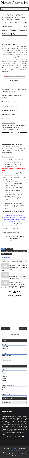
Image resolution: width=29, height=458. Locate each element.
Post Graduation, (19, 39)
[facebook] (4, 436)
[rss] (22, 453)
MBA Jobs (5, 358)
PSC (3, 374)
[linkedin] (15, 436)
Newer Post (5, 328)
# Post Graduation (6, 253)
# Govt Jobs (9, 248)
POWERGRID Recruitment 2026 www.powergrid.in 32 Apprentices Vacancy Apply (14, 268)
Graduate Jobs (6, 355)
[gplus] (11, 436)
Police (4, 378)
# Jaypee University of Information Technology (14, 251)
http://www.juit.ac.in (10, 185)
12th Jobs (5, 348)
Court (4, 380)
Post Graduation (20, 15)
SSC (3, 371)
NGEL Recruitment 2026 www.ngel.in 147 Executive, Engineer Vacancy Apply (18, 276)
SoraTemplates (13, 448)
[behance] (25, 453)
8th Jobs (4, 344)
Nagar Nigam (6, 394)
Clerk (3, 387)
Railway (4, 376)
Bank (3, 369)
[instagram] (19, 436)
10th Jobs (5, 346)
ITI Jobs (4, 353)
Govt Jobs (9, 14)
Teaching (5, 392)
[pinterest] (23, 436)
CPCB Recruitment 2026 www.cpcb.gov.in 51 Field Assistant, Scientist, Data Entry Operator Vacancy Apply (13, 285)
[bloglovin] (16, 453)
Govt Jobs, (10, 38)
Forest (4, 383)
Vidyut (4, 390)
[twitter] (7, 436)
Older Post (23, 328)
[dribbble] (19, 453)
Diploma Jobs (6, 351)
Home (3, 14)
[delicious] (16, 455)
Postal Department (8, 385)
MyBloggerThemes (14, 450)
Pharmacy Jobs (6, 360)
